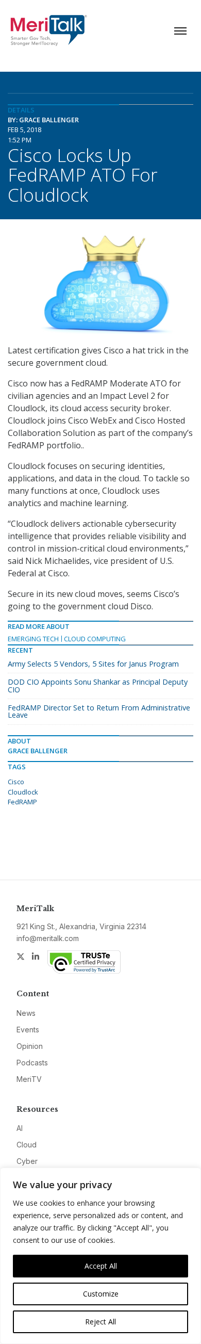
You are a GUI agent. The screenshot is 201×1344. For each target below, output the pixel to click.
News (26, 1013)
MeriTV (29, 1079)
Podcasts (32, 1062)
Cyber (27, 1161)
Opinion (29, 1046)
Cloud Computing (95, 638)
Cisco (16, 781)
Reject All (100, 1321)
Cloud (26, 1144)
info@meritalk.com (47, 938)
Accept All (101, 1266)
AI (19, 1128)
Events (27, 1029)
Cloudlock (23, 792)
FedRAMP (22, 801)
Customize (101, 1294)
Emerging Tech (33, 638)
